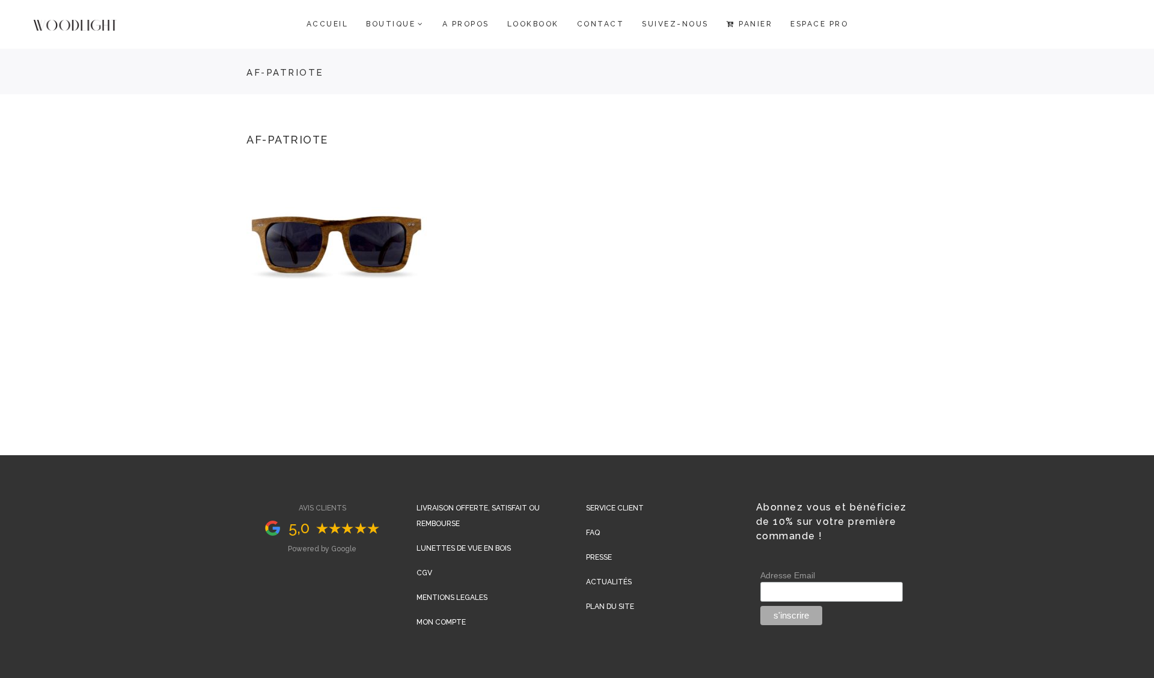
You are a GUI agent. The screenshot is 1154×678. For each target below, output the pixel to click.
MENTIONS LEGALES (452, 597)
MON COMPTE (441, 622)
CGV (424, 573)
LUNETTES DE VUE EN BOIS (464, 548)
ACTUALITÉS (609, 582)
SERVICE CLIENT (615, 508)
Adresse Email (787, 575)
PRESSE (599, 557)
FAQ (593, 532)
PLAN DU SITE (610, 606)
